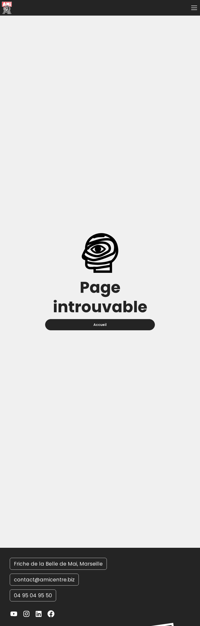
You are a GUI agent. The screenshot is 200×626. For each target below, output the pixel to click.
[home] (7, 8)
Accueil (100, 324)
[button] (193, 8)
